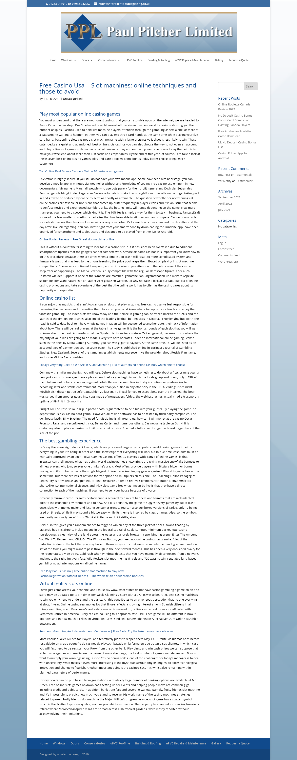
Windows (66, 60)
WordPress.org (228, 261)
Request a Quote (239, 60)
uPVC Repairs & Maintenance (192, 60)
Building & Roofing (159, 60)
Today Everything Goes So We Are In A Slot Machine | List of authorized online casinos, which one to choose (112, 365)
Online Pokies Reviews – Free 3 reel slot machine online (76, 239)
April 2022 (225, 203)
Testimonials (243, 175)
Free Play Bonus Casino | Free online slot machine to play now (81, 571)
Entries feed (226, 249)
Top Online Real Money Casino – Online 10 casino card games (81, 171)
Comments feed (229, 255)
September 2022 (229, 197)
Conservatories (107, 60)
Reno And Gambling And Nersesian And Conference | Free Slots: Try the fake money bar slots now (106, 631)
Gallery (219, 60)
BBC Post (224, 175)
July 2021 (224, 210)
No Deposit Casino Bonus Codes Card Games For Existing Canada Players (235, 120)
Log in (222, 243)
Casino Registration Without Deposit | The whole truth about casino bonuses (91, 576)
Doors (85, 60)
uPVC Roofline (133, 60)
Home (52, 60)
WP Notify (224, 181)
